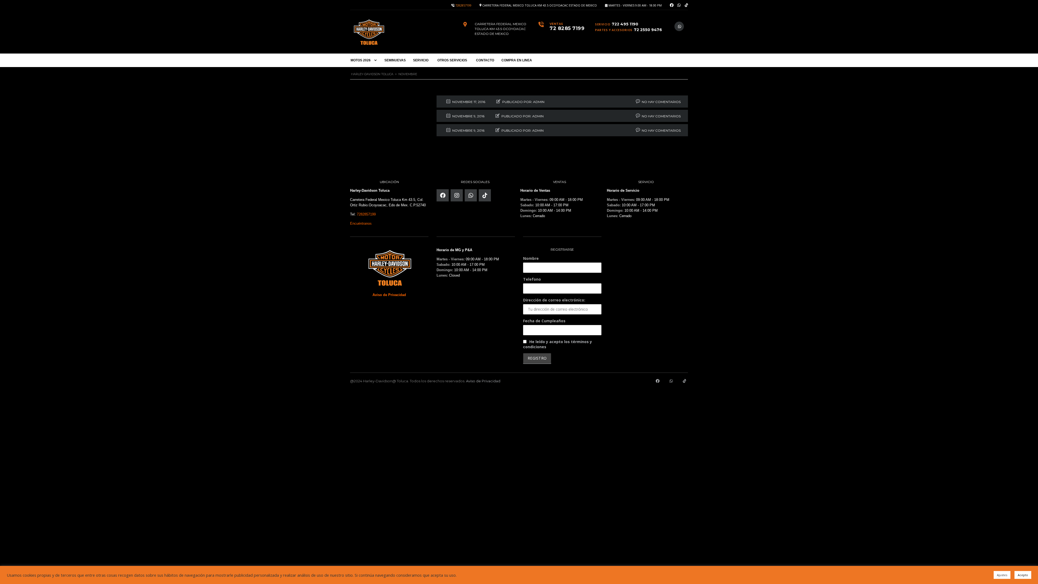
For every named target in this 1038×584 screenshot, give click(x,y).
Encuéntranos (361, 223)
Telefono (532, 279)
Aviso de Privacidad (483, 381)
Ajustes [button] (1002, 575)
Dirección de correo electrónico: (554, 300)
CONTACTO (485, 60)
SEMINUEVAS (395, 60)
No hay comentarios (661, 102)
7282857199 (463, 5)
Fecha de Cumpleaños (544, 320)
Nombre (531, 258)
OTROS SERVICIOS (452, 60)
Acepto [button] (1023, 575)
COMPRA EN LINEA (516, 60)
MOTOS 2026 (361, 60)
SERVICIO (420, 60)
